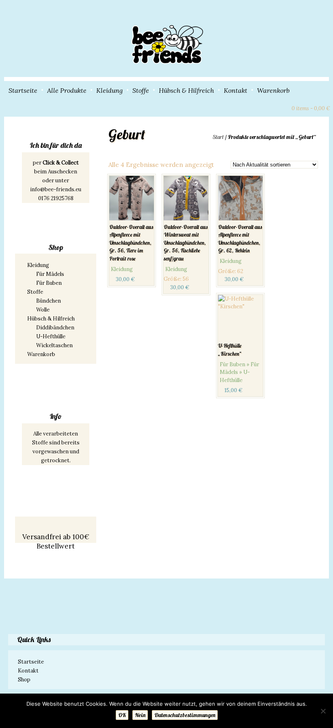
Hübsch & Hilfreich (186, 90)
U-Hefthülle (50, 336)
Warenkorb (273, 90)
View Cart (282, 107)
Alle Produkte (66, 90)
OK (122, 715)
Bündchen (48, 300)
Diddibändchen (55, 327)
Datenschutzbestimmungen (184, 715)
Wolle (43, 309)
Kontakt (235, 90)
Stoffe (140, 90)
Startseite (23, 90)
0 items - (311, 108)
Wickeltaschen (54, 345)
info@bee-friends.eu (55, 189)
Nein (140, 715)
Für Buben (49, 283)
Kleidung (109, 90)
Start (218, 137)
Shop (24, 679)
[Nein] (323, 711)
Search (268, 107)
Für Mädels (50, 274)
